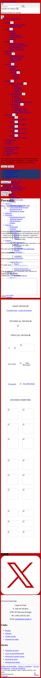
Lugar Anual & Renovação (19, 45)
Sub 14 (12, 135)
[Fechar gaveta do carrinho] (17, 9)
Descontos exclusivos (12, 147)
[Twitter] (20, 594)
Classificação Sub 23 (21, 110)
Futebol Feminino (16, 94)
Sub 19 (12, 117)
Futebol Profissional (16, 84)
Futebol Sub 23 (15, 104)
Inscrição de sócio (16, 47)
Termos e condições (25, 666)
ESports (12, 62)
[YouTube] (7, 555)
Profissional (14, 66)
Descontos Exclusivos (17, 44)
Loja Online (9, 142)
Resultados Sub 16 (20, 129)
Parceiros (8, 54)
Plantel (16, 86)
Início (3, 206)
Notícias (8, 64)
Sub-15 (16, 75)
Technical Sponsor (16, 58)
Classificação (18, 90)
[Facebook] (2, 555)
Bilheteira (8, 51)
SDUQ (7, 23)
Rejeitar (10, 166)
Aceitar (4, 166)
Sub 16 (12, 126)
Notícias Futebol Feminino (23, 102)
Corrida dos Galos (11, 153)
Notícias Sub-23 (15, 70)
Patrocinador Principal (17, 56)
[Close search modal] (2, 4)
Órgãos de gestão (16, 27)
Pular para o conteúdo (8, 2)
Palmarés (13, 33)
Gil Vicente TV (10, 140)
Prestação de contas (16, 37)
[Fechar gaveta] (2, 16)
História (12, 31)
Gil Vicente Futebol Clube (10, 184)
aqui (33, 162)
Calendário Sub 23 (20, 108)
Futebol (7, 81)
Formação (13, 73)
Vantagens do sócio (12, 650)
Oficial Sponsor (15, 60)
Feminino (13, 68)
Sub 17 (12, 122)
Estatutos (13, 39)
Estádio (7, 155)
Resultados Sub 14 (20, 138)
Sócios (7, 41)
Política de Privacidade (9, 666)
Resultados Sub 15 (20, 133)
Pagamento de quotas (17, 49)
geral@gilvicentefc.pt (23, 619)
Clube (7, 29)
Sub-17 (16, 77)
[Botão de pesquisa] (23, 6)
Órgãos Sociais (15, 35)
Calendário (18, 88)
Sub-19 (16, 79)
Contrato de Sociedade (17, 25)
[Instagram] (4, 555)
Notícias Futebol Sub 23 (22, 112)
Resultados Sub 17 (20, 124)
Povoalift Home (28, 249)
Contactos (8, 143)
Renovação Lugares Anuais (14, 656)
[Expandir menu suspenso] (12, 22)
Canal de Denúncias (18, 668)
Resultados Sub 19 (20, 119)
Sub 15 (12, 131)
